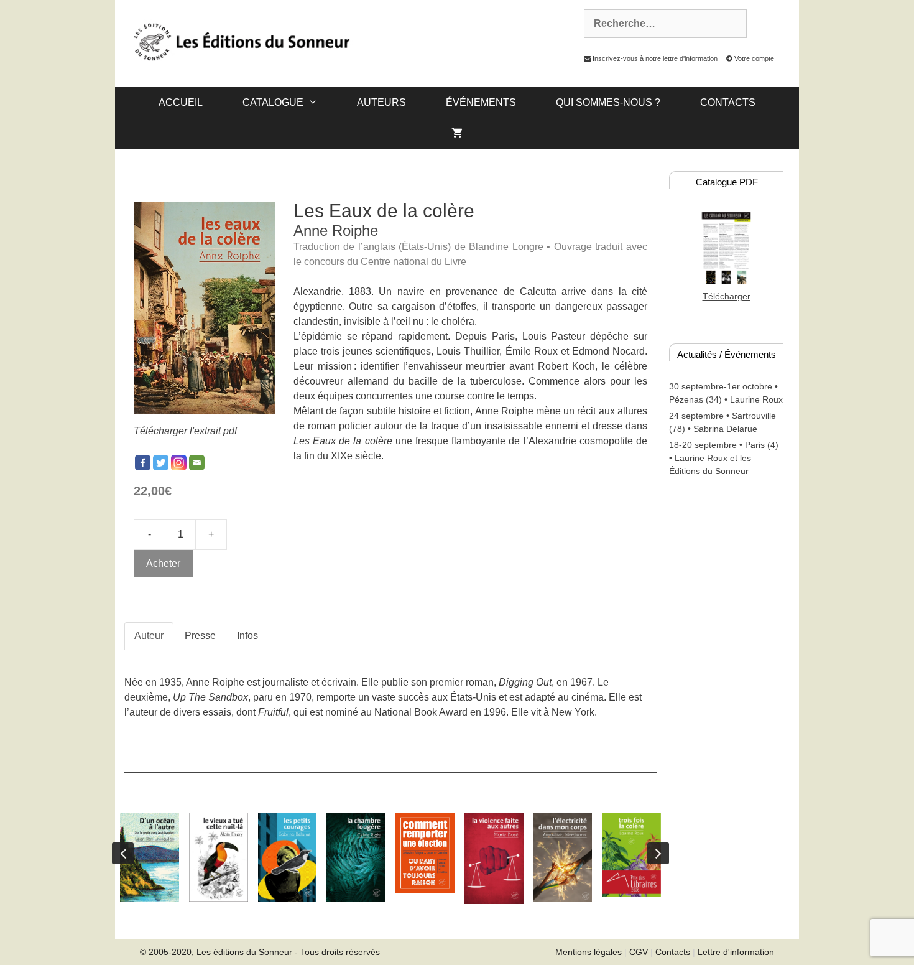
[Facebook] (142, 462)
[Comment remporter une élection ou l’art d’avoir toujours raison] (425, 853)
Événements (481, 102)
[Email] (197, 462)
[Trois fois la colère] (631, 855)
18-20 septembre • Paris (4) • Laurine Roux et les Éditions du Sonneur (723, 458)
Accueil (181, 102)
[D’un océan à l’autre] (149, 857)
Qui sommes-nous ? (608, 102)
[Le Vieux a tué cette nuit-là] (218, 857)
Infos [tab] (247, 635)
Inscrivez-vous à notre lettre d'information (654, 58)
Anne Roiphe (335, 230)
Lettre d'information (736, 952)
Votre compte (753, 58)
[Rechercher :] (658, 23)
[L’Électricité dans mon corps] (563, 857)
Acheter (163, 563)
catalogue (272, 102)
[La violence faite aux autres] (494, 858)
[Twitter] (160, 462)
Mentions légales (588, 952)
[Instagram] (179, 462)
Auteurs (381, 102)
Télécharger (726, 296)
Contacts (727, 102)
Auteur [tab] (149, 635)
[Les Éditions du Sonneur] (240, 41)
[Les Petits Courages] (287, 857)
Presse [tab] (200, 635)
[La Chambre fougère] (355, 857)
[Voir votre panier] (457, 133)
